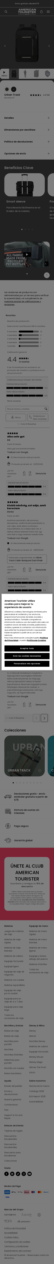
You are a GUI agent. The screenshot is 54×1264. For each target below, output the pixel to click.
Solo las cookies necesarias (27, 656)
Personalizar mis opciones (27, 663)
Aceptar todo (27, 648)
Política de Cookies (36, 640)
